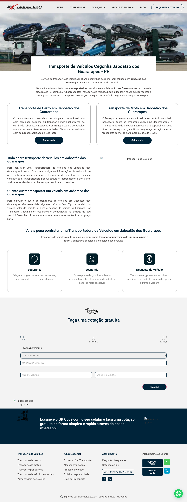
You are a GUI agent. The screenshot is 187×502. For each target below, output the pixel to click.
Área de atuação (121, 7)
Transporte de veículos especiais (36, 474)
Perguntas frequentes (114, 460)
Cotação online (110, 464)
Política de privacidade (76, 474)
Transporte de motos (29, 464)
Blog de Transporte (74, 478)
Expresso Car (77, 7)
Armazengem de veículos (31, 478)
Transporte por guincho (30, 469)
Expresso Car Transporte (77, 460)
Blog (143, 7)
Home (60, 7)
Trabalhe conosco (74, 469)
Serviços (97, 7)
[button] (178, 493)
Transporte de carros (29, 460)
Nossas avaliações (74, 464)
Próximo (154, 386)
